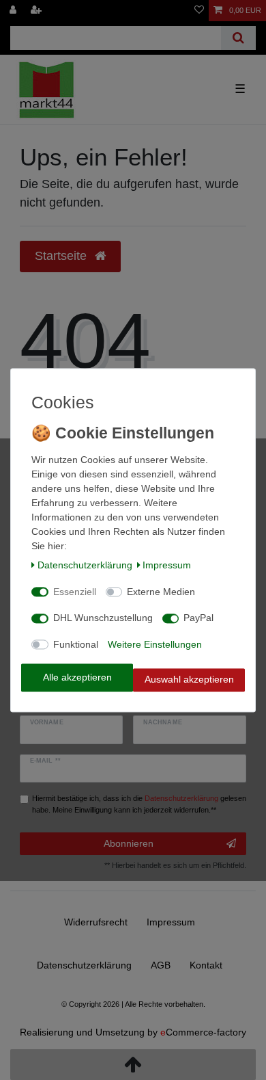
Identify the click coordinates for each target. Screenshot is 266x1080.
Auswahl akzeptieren (189, 679)
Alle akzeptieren (77, 677)
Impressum (167, 565)
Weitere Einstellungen (155, 644)
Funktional (75, 644)
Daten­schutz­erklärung (85, 565)
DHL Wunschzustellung (103, 618)
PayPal (198, 618)
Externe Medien (161, 591)
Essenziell (74, 591)
